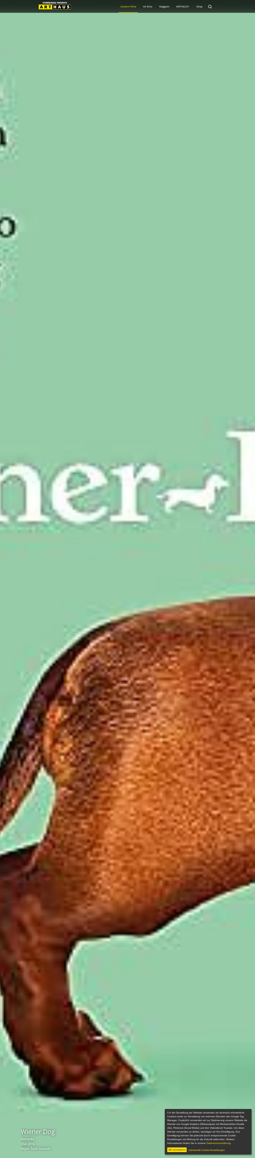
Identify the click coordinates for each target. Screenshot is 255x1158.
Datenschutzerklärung (219, 1143)
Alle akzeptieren (177, 1149)
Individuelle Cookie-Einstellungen (207, 1150)
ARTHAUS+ (182, 6)
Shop (199, 6)
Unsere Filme (128, 6)
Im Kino (147, 6)
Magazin (164, 6)
